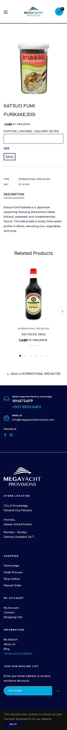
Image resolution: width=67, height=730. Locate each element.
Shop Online (12, 579)
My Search (10, 639)
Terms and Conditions (18, 653)
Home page (11, 565)
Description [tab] (14, 194)
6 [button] (46, 356)
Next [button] (62, 311)
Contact (9, 612)
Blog (6, 649)
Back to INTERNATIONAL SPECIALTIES (35, 374)
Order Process (13, 572)
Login (8, 124)
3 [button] (30, 356)
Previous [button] (4, 311)
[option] (33, 311)
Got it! (13, 724)
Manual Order (12, 585)
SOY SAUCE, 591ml (33, 334)
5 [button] (41, 356)
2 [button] (25, 356)
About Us (9, 644)
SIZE (6, 148)
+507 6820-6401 (26, 407)
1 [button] (20, 356)
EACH (9, 157)
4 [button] (36, 356)
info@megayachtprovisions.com (33, 420)
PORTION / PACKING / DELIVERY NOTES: (31, 131)
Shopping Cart (13, 617)
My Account (11, 608)
